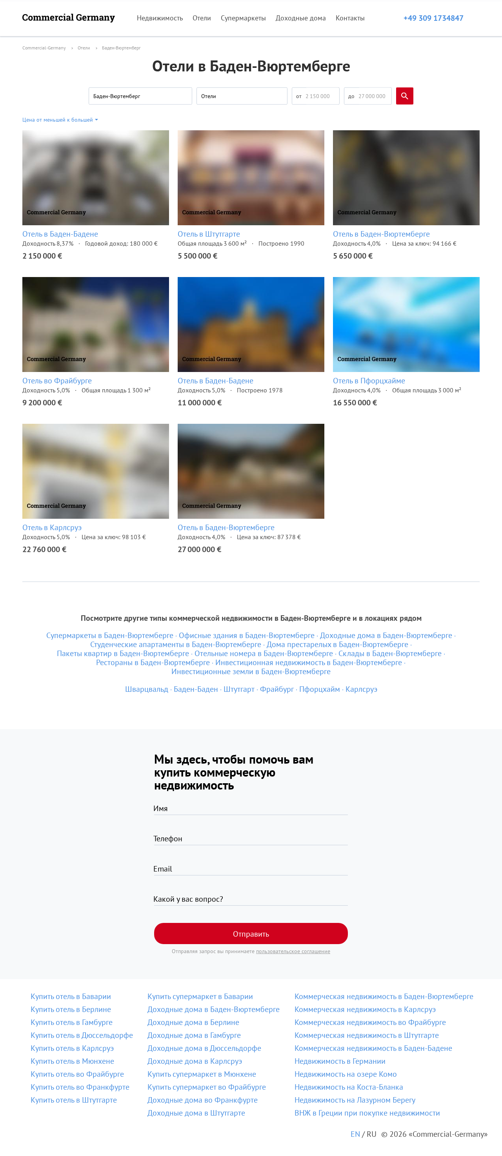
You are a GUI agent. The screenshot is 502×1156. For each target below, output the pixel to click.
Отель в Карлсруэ (52, 527)
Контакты (350, 17)
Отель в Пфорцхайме (369, 381)
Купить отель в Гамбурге (72, 1022)
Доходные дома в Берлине (193, 1022)
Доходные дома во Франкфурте (202, 1100)
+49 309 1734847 (434, 18)
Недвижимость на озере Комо (346, 1074)
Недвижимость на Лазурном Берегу (355, 1100)
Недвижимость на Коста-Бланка (349, 1087)
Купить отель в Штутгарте (74, 1100)
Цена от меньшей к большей (57, 119)
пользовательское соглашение (293, 951)
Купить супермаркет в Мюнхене (201, 1074)
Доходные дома (301, 17)
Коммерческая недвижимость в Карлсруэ (365, 1009)
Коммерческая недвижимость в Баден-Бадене (373, 1048)
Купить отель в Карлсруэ (72, 1048)
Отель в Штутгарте (209, 234)
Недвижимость (160, 17)
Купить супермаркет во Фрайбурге (206, 1087)
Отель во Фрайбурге (57, 381)
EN (355, 1134)
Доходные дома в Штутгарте (196, 1113)
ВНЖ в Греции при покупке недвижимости (367, 1113)
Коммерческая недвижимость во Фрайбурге (370, 1022)
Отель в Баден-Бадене (60, 234)
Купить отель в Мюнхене (72, 1061)
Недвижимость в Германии (340, 1061)
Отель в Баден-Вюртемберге (381, 234)
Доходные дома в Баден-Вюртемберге (213, 1009)
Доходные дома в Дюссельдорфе (204, 1048)
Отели (202, 17)
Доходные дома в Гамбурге (194, 1035)
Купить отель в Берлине (71, 1009)
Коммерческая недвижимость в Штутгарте (367, 1035)
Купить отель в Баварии (71, 996)
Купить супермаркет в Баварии (200, 996)
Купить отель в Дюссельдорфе (82, 1035)
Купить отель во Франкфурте (80, 1087)
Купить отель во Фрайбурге (77, 1074)
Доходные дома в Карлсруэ (194, 1061)
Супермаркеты (243, 17)
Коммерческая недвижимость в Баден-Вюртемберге (384, 996)
